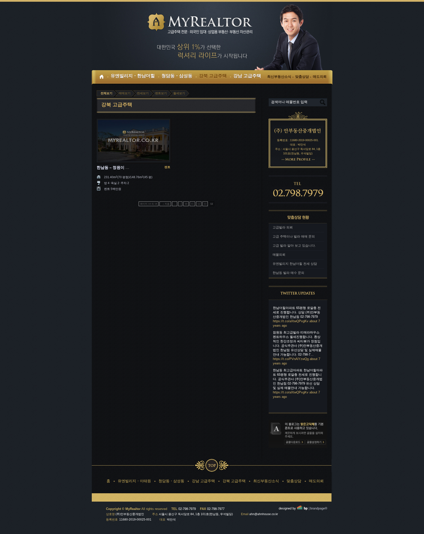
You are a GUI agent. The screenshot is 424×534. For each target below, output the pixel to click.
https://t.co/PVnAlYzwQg (291, 359)
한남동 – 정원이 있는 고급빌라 (123, 167)
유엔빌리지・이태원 (134, 481)
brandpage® (318, 508)
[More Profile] (298, 159)
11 (192, 203)
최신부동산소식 (266, 481)
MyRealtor (203, 24)
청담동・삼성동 (171, 481)
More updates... (286, 406)
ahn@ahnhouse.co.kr (263, 514)
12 (199, 203)
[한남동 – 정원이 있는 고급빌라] (133, 141)
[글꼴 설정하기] (315, 442)
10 (186, 203)
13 (205, 203)
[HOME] (103, 77)
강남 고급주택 (203, 481)
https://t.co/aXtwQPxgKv (290, 321)
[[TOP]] (211, 465)
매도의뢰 (316, 481)
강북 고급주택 (234, 481)
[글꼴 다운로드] (294, 442)
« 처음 (166, 203)
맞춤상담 (294, 481)
